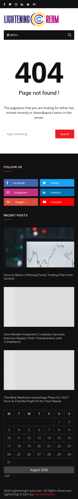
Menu (13, 35)
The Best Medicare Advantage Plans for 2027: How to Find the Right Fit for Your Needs (36, 399)
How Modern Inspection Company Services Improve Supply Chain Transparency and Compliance (34, 337)
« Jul (6, 475)
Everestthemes (44, 494)
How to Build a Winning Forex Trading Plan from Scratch (38, 276)
